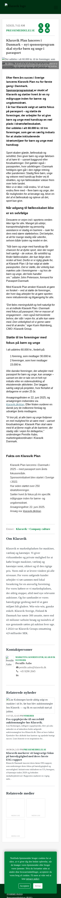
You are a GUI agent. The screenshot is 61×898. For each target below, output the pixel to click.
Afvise (38, 886)
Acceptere (24, 886)
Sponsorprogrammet (20, 90)
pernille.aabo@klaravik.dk (32, 667)
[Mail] (47, 30)
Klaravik (21, 529)
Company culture (39, 529)
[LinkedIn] (40, 30)
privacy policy (32, 879)
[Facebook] (47, 25)
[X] (40, 25)
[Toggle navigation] (55, 7)
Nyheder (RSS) (15, 893)
